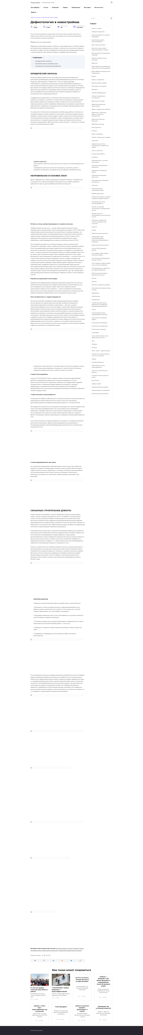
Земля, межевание (97, 134)
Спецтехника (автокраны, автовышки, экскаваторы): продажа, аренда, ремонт (99, 304)
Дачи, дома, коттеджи (98, 101)
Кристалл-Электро (61, 948)
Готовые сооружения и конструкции (99, 96)
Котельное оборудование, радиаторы (99, 166)
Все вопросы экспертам (99, 86)
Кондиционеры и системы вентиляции (100, 161)
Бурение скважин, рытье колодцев (99, 59)
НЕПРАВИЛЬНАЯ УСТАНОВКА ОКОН (46, 64)
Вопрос (94, 76)
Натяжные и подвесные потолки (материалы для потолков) (99, 221)
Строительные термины (99, 329)
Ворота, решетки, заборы (99, 83)
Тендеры (94, 344)
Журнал (33, 12)
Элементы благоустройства (100, 393)
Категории (95, 140)
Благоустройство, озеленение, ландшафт (101, 54)
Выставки (87, 7)
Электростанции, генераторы (100, 390)
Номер (94, 230)
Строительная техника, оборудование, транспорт (99, 313)
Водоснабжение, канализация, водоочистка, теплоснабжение (101, 67)
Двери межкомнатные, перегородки (98, 105)
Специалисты (96, 299)
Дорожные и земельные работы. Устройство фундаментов (99, 114)
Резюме (94, 281)
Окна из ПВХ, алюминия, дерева (99, 249)
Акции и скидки (96, 28)
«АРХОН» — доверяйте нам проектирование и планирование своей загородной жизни (103, 981)
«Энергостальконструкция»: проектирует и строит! (82, 1008)
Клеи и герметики (97, 150)
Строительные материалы (99, 322)
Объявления (76, 7)
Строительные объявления (100, 326)
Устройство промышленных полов (100, 376)
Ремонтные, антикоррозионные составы (101, 288)
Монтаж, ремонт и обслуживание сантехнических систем (101, 215)
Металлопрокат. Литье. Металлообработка (98, 202)
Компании (55, 7)
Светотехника (96, 296)
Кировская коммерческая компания (70, 950)
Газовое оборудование (99, 92)
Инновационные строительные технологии (44, 950)
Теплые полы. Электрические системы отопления (100, 354)
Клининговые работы (98, 154)
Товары (65, 7)
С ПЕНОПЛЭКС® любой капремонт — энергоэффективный (60, 989)
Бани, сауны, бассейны (98, 45)
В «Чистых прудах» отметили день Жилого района (39, 989)
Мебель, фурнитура (97, 193)
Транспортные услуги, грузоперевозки (98, 366)
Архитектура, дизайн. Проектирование (98, 40)
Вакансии (95, 63)
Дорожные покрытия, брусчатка (98, 120)
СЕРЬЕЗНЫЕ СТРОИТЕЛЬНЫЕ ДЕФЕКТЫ (48, 66)
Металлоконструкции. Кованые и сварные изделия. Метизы (101, 197)
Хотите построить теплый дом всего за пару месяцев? (82, 979)
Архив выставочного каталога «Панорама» (101, 35)
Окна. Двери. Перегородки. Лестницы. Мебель (100, 254)
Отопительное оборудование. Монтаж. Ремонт (101, 259)
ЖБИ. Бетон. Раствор (98, 124)
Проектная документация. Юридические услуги (99, 274)
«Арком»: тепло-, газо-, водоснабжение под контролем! (39, 1008)
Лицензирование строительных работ (98, 189)
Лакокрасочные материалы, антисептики (100, 181)
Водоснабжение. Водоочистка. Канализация (101, 72)
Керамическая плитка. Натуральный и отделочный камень (100, 145)
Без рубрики (35, 7)
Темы (93, 341)
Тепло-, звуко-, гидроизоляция (101, 350)
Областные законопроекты (100, 233)
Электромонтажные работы (100, 387)
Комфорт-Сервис (78, 948)
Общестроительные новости (100, 245)
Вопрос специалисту (98, 79)
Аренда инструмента (98, 31)
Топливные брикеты (98, 362)
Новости (94, 227)
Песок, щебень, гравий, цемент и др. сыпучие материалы (101, 264)
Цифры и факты (96, 383)
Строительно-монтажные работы (99, 318)
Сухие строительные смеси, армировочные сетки (100, 336)
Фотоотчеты (99, 7)
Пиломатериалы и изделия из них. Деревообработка (101, 269)
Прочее (94, 278)
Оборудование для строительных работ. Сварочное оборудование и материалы (100, 239)
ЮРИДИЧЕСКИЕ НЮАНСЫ (43, 61)
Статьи (45, 7)
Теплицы (94, 347)
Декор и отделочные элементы (101, 109)
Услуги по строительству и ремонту (100, 371)
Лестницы (95, 185)
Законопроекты (96, 127)
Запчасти (94, 130)
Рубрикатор (95, 293)
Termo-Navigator (61, 1007)
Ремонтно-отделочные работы (101, 284)
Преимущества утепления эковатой (103, 1007)
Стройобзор (95, 332)
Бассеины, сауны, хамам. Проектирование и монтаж (100, 49)
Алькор (70, 948)
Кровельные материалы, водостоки (99, 176)
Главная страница (35, 17)
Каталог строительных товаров (101, 137)
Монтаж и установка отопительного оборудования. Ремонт (101, 208)
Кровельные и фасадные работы (99, 171)
